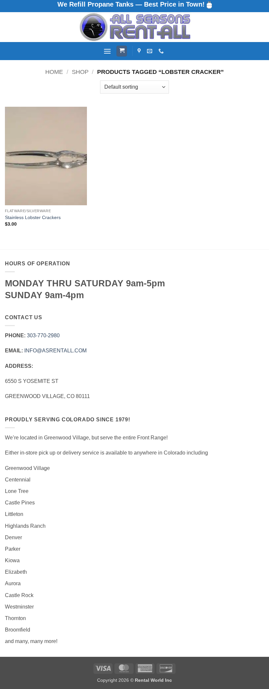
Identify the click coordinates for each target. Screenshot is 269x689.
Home (54, 71)
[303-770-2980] (161, 51)
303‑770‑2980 (43, 335)
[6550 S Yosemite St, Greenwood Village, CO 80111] (139, 51)
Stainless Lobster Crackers (33, 217)
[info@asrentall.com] (150, 51)
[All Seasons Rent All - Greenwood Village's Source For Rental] (134, 27)
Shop (80, 71)
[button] (107, 51)
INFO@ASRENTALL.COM (55, 350)
